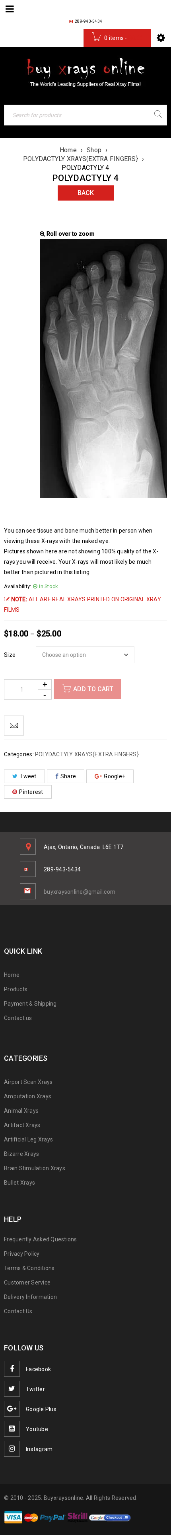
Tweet (27, 776)
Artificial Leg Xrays (28, 1139)
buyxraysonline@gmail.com (79, 892)
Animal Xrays (21, 1111)
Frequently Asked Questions (40, 1239)
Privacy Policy (22, 1254)
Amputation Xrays (27, 1096)
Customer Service (27, 1282)
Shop (94, 150)
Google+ (114, 776)
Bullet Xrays (19, 1182)
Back (86, 193)
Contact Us (18, 1311)
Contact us (18, 1018)
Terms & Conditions (29, 1268)
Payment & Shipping (30, 1003)
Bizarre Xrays (21, 1154)
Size (10, 655)
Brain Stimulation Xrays (34, 1168)
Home (68, 150)
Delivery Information (30, 1297)
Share (68, 776)
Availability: (17, 586)
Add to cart (93, 689)
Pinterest (31, 792)
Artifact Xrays (22, 1125)
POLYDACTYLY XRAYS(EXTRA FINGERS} (80, 159)
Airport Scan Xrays (28, 1082)
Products (15, 989)
